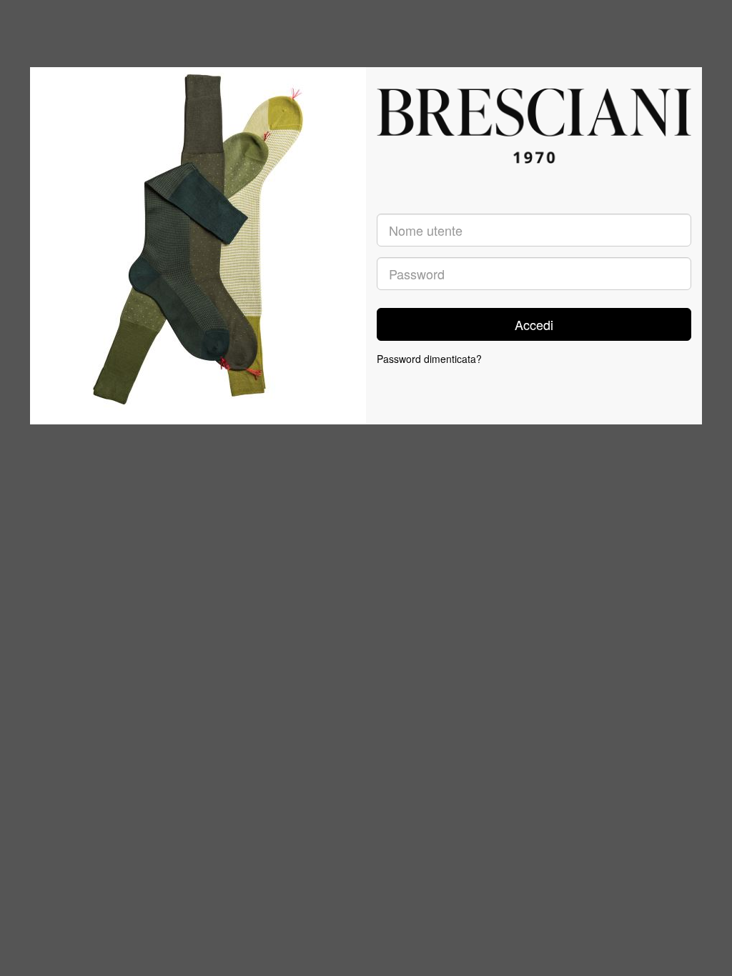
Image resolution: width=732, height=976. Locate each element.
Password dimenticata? (429, 359)
